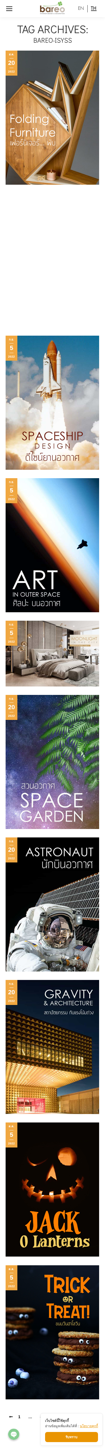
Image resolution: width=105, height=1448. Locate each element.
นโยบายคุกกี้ (89, 1426)
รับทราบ (72, 1437)
